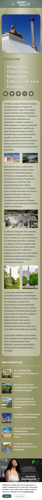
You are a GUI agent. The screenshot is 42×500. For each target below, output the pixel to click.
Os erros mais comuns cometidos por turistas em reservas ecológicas (26, 388)
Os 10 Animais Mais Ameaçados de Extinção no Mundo (26, 373)
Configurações (19, 496)
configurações (28, 492)
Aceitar (7, 496)
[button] (5, 93)
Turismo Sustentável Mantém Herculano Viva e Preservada (25, 447)
